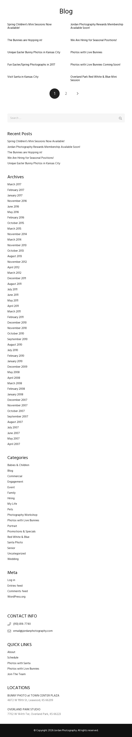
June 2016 (13, 206)
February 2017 (15, 190)
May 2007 (13, 438)
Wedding (13, 559)
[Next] (77, 93)
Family (11, 492)
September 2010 (17, 339)
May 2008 (13, 372)
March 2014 (14, 239)
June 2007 (13, 433)
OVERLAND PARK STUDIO (23, 709)
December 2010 (17, 322)
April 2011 (13, 306)
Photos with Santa (18, 663)
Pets (10, 509)
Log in (11, 580)
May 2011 (12, 300)
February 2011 (15, 317)
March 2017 (14, 184)
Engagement (15, 481)
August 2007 (15, 422)
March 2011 (14, 311)
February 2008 (16, 388)
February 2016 (15, 217)
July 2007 (13, 427)
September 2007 (17, 416)
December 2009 (17, 366)
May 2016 (13, 212)
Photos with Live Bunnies (86, 52)
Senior (11, 548)
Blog (10, 470)
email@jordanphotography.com (33, 631)
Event (11, 487)
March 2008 (14, 383)
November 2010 (17, 328)
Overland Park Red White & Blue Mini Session (93, 78)
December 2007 (17, 400)
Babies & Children (18, 465)
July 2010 (12, 350)
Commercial (14, 476)
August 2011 (14, 284)
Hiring (11, 498)
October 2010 (15, 333)
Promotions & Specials (21, 531)
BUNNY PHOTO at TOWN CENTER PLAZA (33, 695)
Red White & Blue (18, 537)
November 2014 (17, 234)
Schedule (12, 657)
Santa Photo (15, 542)
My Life (12, 503)
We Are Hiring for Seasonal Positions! (93, 40)
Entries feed (15, 585)
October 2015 (15, 223)
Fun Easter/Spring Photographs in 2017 (31, 64)
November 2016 (17, 201)
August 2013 (14, 256)
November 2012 (17, 262)
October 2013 (15, 250)
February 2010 (15, 355)
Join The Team (16, 674)
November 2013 (16, 245)
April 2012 (13, 267)
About (11, 652)
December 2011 (16, 278)
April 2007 (13, 444)
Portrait (12, 526)
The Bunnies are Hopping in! (24, 40)
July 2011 (12, 289)
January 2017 (15, 195)
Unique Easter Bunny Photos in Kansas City (33, 52)
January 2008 (15, 394)
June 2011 (12, 295)
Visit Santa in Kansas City (22, 76)
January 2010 (15, 361)
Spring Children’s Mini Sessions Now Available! (29, 26)
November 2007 (17, 405)
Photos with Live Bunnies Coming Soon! (95, 64)
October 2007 (16, 411)
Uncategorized (16, 553)
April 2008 (13, 378)
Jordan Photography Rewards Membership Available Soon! (96, 26)
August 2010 (14, 344)
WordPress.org (16, 596)
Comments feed (17, 591)
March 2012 (14, 272)
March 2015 (14, 228)
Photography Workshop (22, 515)
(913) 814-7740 (22, 624)
